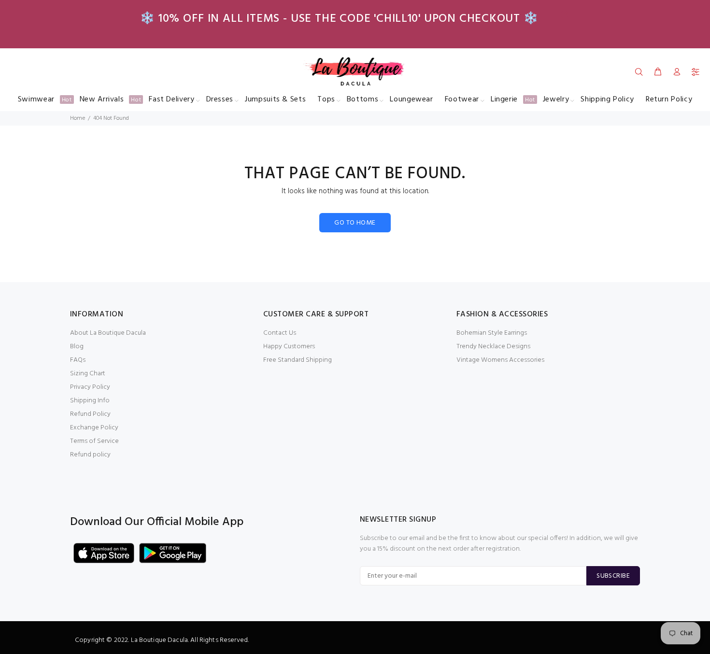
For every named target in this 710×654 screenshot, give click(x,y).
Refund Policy (90, 414)
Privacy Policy (90, 387)
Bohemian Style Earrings (491, 333)
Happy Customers (289, 346)
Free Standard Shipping (297, 360)
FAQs (77, 360)
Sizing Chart (87, 373)
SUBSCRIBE (613, 576)
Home (77, 118)
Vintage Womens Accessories (500, 360)
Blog (77, 346)
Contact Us (279, 333)
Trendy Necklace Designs (493, 346)
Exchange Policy (94, 427)
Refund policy (90, 454)
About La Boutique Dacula (108, 333)
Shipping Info (90, 400)
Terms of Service (94, 441)
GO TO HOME (354, 222)
